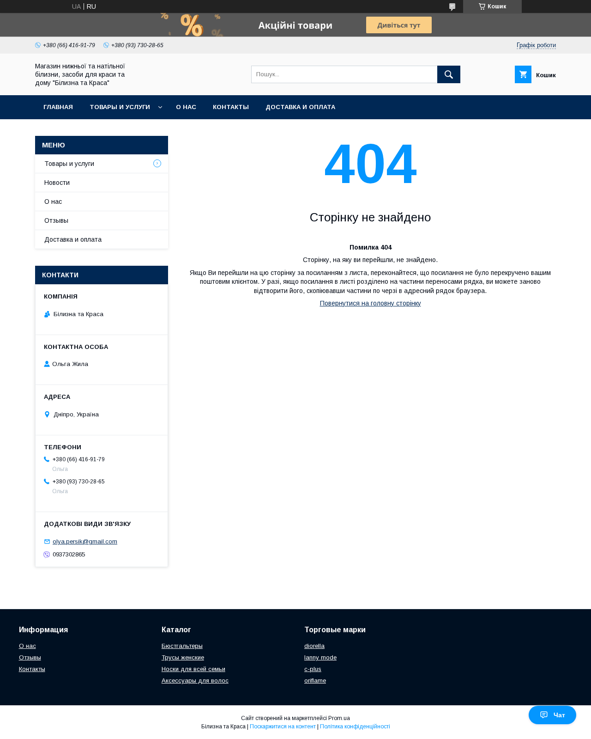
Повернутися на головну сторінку (370, 303)
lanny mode (320, 657)
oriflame (315, 680)
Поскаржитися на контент (283, 726)
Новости (57, 182)
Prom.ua (339, 718)
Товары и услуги (120, 107)
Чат (559, 715)
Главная (58, 107)
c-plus (312, 669)
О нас (186, 107)
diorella (314, 645)
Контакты (231, 107)
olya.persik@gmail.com (85, 541)
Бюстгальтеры (182, 645)
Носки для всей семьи (193, 669)
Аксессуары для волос (195, 680)
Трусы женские (183, 657)
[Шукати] (448, 74)
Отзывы (56, 220)
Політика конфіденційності (355, 726)
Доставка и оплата (300, 107)
